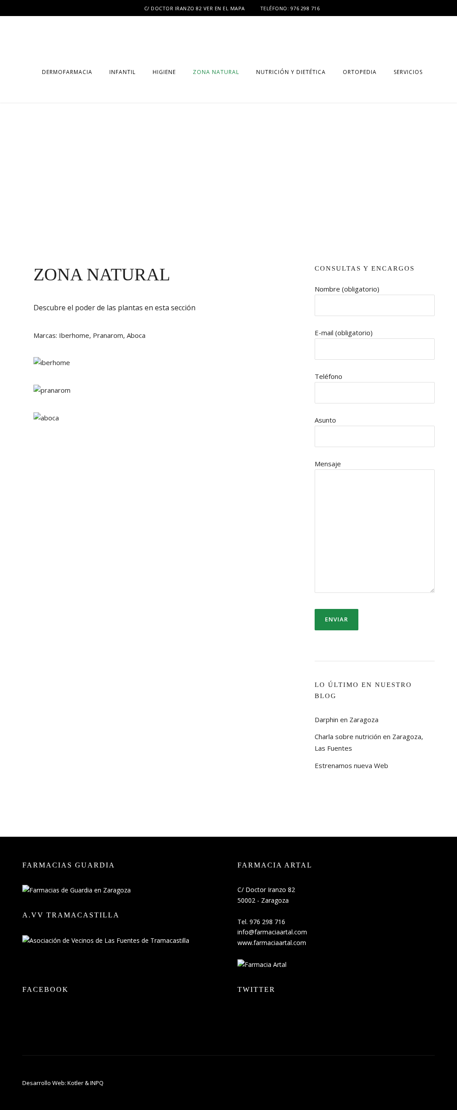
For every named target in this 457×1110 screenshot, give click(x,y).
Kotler (75, 1083)
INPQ (97, 1083)
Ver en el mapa (224, 8)
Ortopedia (360, 72)
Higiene (164, 72)
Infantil (122, 72)
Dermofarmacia (67, 72)
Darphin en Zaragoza (346, 719)
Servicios (408, 72)
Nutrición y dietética (291, 72)
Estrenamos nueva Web (351, 765)
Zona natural (216, 72)
